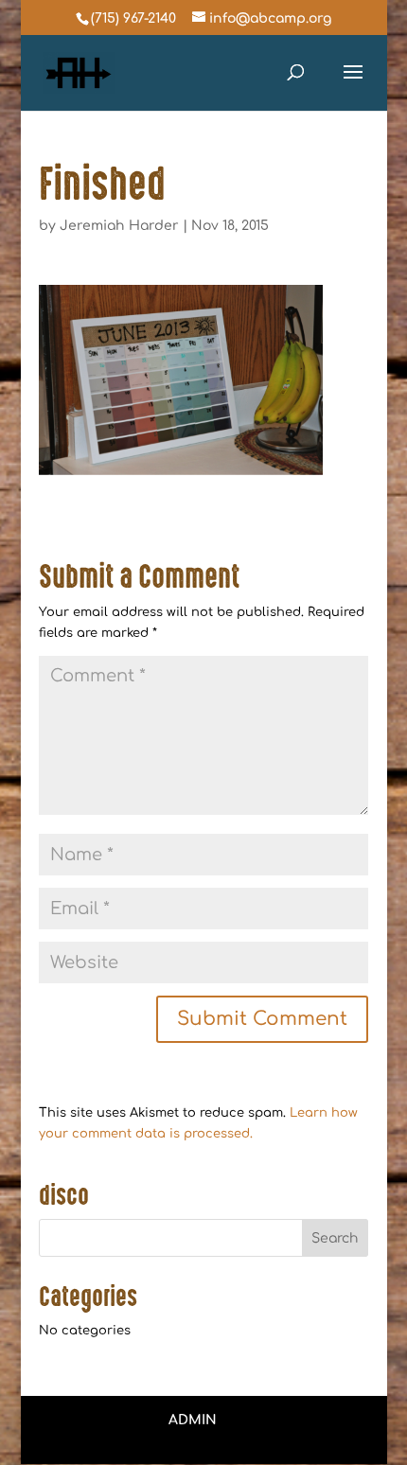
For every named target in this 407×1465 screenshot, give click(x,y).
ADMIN (192, 1420)
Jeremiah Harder (119, 226)
